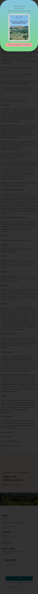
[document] (19, 297)
